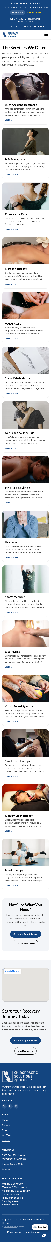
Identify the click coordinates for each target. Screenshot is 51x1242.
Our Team (7, 1135)
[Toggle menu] (46, 34)
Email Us (6, 1168)
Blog (4, 1130)
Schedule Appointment (33, 26)
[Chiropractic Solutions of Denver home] (10, 34)
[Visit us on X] (16, 26)
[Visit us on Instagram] (11, 26)
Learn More (17, 12)
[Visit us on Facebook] (6, 26)
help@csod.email (26, 21)
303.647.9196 (34, 12)
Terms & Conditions (34, 1231)
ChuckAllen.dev (10, 1226)
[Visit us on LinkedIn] (10, 1106)
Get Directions (25, 1050)
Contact (6, 1140)
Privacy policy (14, 1231)
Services (6, 1125)
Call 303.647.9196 (25, 943)
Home (5, 1119)
